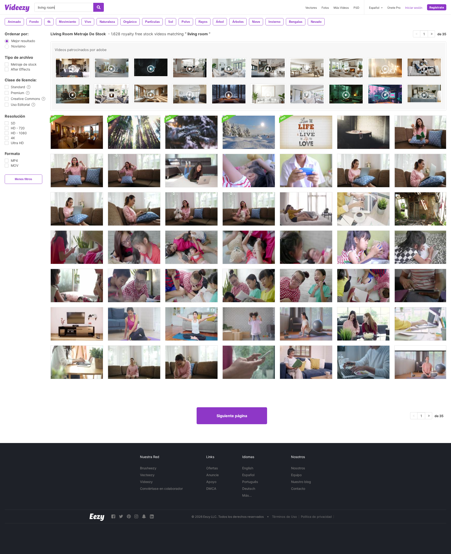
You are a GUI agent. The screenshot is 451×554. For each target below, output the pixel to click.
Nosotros (298, 468)
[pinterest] (129, 516)
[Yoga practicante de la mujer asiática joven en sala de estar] (134, 324)
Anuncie (212, 475)
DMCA (211, 489)
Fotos (325, 7)
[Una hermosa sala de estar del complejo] (77, 132)
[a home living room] (190, 94)
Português (250, 482)
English (247, 468)
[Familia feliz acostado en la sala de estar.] (248, 170)
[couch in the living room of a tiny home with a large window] (190, 68)
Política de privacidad (316, 516)
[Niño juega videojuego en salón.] (306, 170)
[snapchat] (144, 516)
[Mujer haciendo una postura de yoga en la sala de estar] (306, 324)
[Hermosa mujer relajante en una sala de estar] (248, 209)
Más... (247, 495)
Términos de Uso (284, 516)
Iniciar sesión (413, 7)
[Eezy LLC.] (96, 516)
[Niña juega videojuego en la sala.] (363, 247)
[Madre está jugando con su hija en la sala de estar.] (77, 247)
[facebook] (113, 516)
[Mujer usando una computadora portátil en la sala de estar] (363, 170)
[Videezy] (17, 8)
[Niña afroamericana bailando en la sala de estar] (248, 324)
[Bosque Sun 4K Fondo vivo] (134, 132)
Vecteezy (147, 475)
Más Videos (341, 7)
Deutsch (248, 489)
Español (248, 475)
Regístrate (436, 7)
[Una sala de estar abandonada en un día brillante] (420, 209)
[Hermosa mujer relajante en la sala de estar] (420, 132)
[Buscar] (98, 7)
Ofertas (212, 468)
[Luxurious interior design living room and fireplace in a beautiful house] (111, 94)
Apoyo (211, 482)
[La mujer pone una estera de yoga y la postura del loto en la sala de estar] (420, 362)
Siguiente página (232, 415)
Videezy (146, 482)
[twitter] (121, 516)
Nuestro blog (301, 482)
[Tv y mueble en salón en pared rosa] (77, 324)
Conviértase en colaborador (161, 489)
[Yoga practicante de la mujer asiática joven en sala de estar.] (191, 324)
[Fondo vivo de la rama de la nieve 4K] (191, 132)
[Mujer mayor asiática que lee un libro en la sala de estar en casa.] (306, 362)
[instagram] (136, 516)
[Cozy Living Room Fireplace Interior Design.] (346, 68)
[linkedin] (152, 516)
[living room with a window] (346, 94)
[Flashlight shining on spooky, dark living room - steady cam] (151, 67)
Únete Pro (393, 7)
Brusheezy (148, 468)
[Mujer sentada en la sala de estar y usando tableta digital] (420, 285)
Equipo (296, 475)
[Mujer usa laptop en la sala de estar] (191, 170)
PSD (356, 7)
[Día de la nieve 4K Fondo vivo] (248, 132)
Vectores (311, 7)
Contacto (298, 489)
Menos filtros (23, 179)
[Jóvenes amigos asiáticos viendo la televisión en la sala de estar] (306, 209)
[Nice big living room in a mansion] (229, 68)
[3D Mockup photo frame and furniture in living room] (268, 94)
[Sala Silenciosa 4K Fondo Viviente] (363, 132)
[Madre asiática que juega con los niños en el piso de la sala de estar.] (134, 285)
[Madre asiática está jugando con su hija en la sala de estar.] (77, 285)
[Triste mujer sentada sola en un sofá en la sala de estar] (134, 362)
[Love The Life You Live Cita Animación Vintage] (306, 132)
